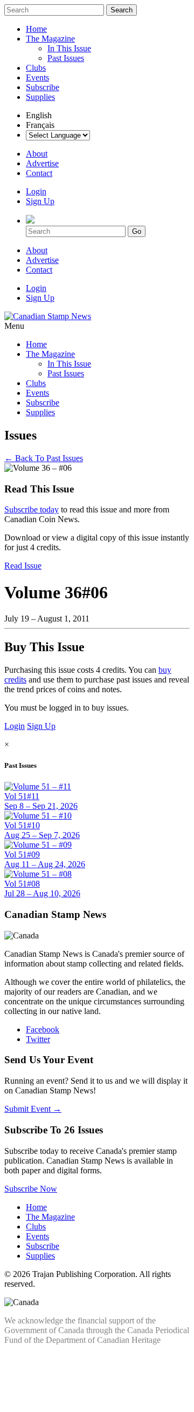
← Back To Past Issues (43, 458)
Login (36, 191)
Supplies (40, 97)
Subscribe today (31, 509)
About (36, 153)
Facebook (42, 1029)
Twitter (38, 1039)
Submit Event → (32, 1108)
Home (36, 28)
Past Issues (65, 58)
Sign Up (40, 201)
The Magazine (50, 38)
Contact (39, 173)
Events (37, 77)
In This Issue (69, 48)
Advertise (42, 163)
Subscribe (42, 87)
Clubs (36, 67)
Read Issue (22, 565)
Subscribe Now (30, 1188)
